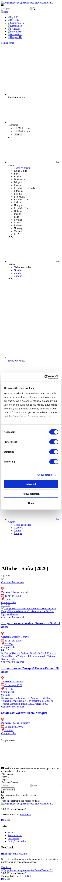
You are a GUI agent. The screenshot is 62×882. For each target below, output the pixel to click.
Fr (19, 28)
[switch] (53, 441)
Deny (31, 503)
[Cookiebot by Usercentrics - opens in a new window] (44, 377)
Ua (22, 23)
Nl (21, 34)
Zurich (17, 273)
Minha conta (7, 42)
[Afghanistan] (23, 774)
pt (7, 11)
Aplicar (18, 134)
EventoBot (25, 814)
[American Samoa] (23, 782)
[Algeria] (23, 779)
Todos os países (22, 168)
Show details (44, 474)
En (17, 17)
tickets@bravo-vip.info (15, 853)
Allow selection (31, 493)
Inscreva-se (8, 789)
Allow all (31, 484)
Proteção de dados (17, 841)
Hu (20, 37)
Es (21, 25)
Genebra (18, 270)
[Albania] (23, 777)
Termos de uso (15, 835)
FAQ (10, 832)
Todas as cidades (22, 524)
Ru (17, 20)
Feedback (6, 867)
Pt (21, 31)
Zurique (18, 276)
